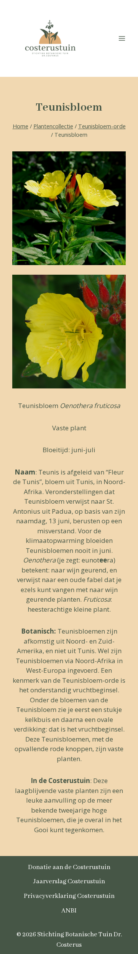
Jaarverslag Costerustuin (69, 882)
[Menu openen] (122, 38)
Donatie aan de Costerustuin (69, 867)
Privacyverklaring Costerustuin (69, 896)
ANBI (69, 911)
